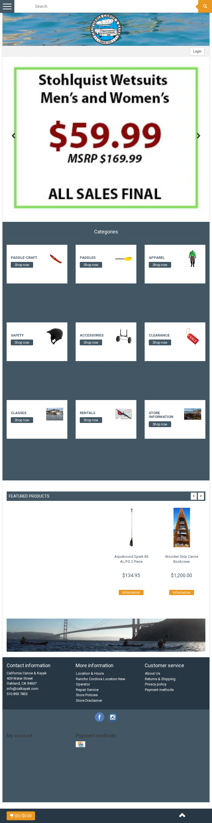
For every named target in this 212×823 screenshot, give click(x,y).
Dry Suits (156, 289)
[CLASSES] (54, 414)
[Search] (205, 6)
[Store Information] (192, 414)
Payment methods (159, 690)
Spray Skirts (20, 377)
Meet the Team (161, 449)
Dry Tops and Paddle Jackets (172, 294)
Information (131, 593)
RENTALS (87, 413)
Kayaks (17, 289)
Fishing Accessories (96, 371)
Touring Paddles (93, 289)
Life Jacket (89, 776)
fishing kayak (97, 781)
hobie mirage (132, 781)
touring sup (85, 792)
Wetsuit (155, 309)
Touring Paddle (174, 776)
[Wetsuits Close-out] (106, 139)
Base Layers (159, 304)
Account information (23, 744)
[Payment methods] (81, 745)
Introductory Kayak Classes (33, 449)
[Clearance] (192, 336)
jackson (194, 781)
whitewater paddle (106, 797)
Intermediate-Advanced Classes (36, 454)
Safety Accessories (27, 387)
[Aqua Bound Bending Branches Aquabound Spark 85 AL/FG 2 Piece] (131, 527)
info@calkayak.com (22, 689)
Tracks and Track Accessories (104, 382)
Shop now (22, 265)
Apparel (157, 258)
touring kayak (63, 792)
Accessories (92, 335)
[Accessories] (123, 336)
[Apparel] (192, 258)
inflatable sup (175, 781)
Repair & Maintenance (97, 387)
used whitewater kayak (135, 792)
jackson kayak (19, 786)
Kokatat (71, 776)
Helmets (18, 371)
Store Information (161, 415)
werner (161, 792)
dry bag (63, 781)
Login (197, 51)
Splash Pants (159, 299)
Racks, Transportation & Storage (106, 377)
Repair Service (87, 690)
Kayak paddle (52, 776)
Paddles (88, 258)
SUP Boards (20, 294)
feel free (77, 781)
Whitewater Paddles (96, 294)
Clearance (159, 335)
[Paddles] (123, 258)
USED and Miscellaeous (168, 366)
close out (195, 776)
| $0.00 (23, 816)
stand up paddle (26, 792)
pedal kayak (107, 786)
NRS (103, 776)
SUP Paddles (90, 299)
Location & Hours (90, 673)
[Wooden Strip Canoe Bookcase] (182, 527)
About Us (157, 444)
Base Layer (16, 776)
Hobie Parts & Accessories (101, 366)
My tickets (15, 755)
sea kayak (149, 786)
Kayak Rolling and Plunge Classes (38, 444)
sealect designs (172, 786)
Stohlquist (151, 776)
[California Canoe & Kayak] (106, 29)
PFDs (15, 366)
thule (46, 792)
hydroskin (153, 781)
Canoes (17, 299)
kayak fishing (43, 786)
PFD (113, 776)
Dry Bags (18, 382)
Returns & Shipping (160, 679)
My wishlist (16, 760)
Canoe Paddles (92, 304)
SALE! (123, 776)
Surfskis (18, 304)
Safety (17, 335)
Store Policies (87, 695)
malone (90, 786)
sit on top (195, 786)
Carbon (33, 776)
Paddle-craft (24, 258)
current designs (41, 781)
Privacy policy (155, 684)
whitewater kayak (183, 792)
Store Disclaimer (89, 700)
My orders (15, 749)
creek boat (18, 781)
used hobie (106, 792)
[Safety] (54, 336)
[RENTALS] (123, 414)
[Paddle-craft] (54, 258)
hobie (115, 781)
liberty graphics (69, 786)
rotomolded (129, 786)
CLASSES (18, 413)
